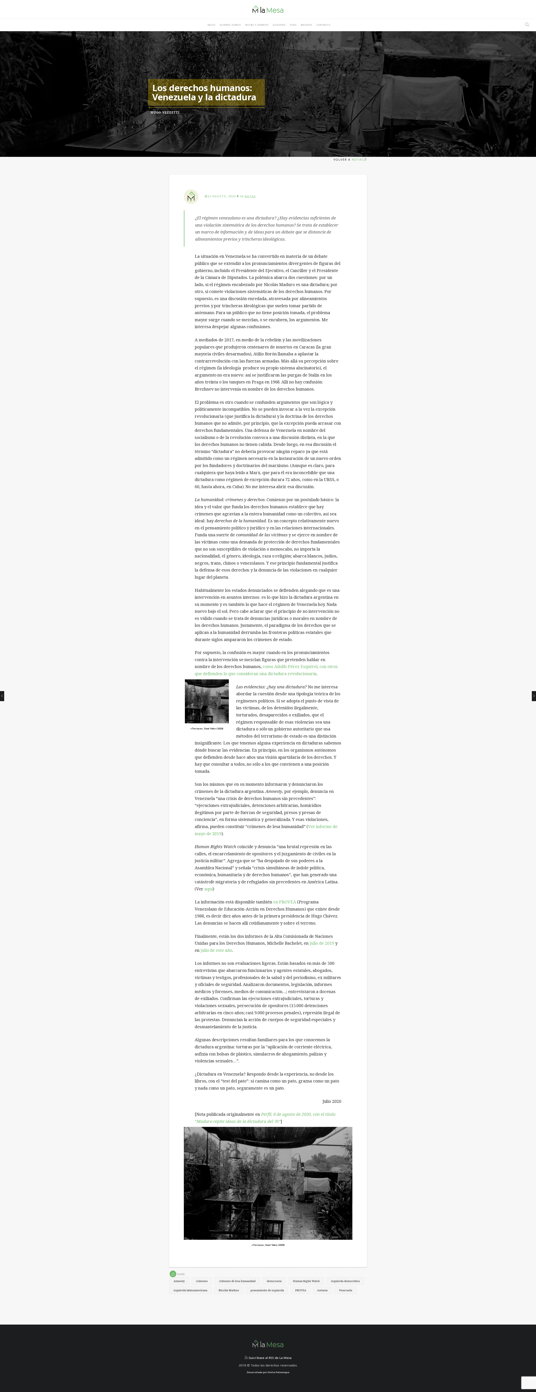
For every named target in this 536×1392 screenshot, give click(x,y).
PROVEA (300, 1290)
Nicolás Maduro (229, 1290)
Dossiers (279, 25)
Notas (358, 159)
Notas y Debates (257, 25)
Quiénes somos (230, 25)
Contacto (323, 25)
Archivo (306, 25)
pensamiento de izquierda (267, 1290)
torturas (322, 1290)
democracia (274, 1281)
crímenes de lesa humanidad (237, 1281)
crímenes (202, 1281)
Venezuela (345, 1290)
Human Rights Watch (306, 1281)
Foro (293, 25)
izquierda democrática (345, 1281)
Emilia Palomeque (278, 1372)
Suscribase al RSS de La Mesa (269, 1358)
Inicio (211, 25)
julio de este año (216, 950)
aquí (208, 889)
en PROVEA (285, 902)
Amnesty (179, 1281)
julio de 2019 (322, 943)
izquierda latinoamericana (190, 1290)
